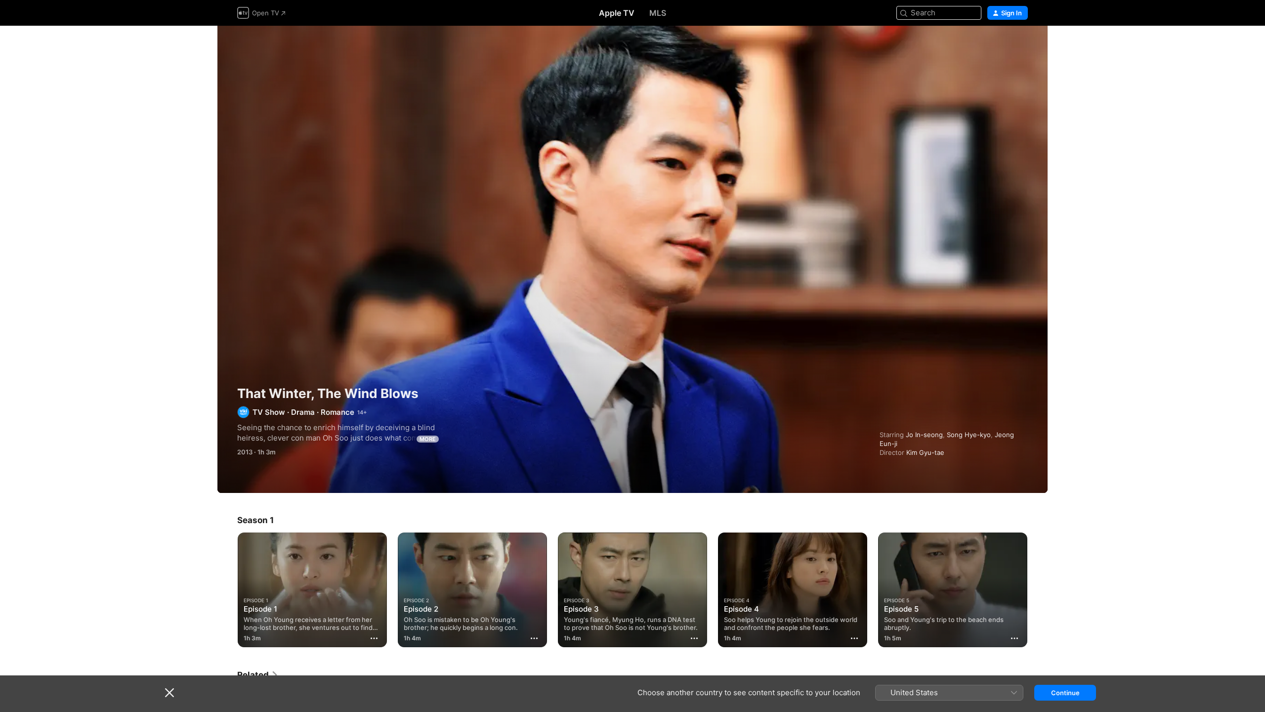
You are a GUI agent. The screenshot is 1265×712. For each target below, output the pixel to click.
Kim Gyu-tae (925, 452)
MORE (428, 439)
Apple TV (616, 13)
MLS (657, 13)
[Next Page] (1038, 590)
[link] (258, 674)
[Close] (169, 692)
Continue (1065, 693)
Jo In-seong (924, 435)
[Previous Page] (227, 590)
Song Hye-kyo (969, 435)
